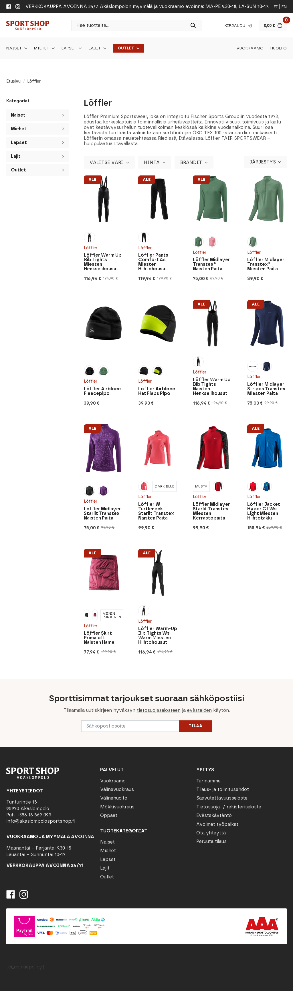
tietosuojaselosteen (159, 710)
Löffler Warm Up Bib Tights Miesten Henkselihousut (103, 262)
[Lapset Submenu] (79, 48)
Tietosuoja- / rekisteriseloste (228, 807)
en (284, 6)
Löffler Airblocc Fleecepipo (102, 391)
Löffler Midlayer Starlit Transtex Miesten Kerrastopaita (211, 511)
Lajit (95, 48)
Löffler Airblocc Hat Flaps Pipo (156, 391)
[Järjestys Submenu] (281, 162)
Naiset (14, 48)
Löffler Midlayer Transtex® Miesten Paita (265, 264)
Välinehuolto (113, 798)
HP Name (6, 683)
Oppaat (108, 815)
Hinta (152, 162)
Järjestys (263, 162)
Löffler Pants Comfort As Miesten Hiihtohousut (153, 262)
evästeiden (199, 710)
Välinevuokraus (117, 789)
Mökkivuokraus (117, 807)
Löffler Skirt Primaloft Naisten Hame (99, 638)
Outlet (126, 48)
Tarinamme (208, 781)
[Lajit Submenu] (103, 48)
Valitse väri (106, 162)
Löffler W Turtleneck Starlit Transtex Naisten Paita (156, 511)
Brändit (191, 162)
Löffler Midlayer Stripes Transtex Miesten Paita (266, 389)
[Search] (193, 25)
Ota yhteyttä (211, 833)
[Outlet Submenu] (136, 48)
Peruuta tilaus (211, 841)
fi (276, 6)
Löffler (90, 247)
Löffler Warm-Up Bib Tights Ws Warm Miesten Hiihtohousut (157, 635)
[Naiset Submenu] (24, 48)
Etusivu (13, 81)
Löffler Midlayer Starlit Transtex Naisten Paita (102, 513)
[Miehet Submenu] (52, 48)
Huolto (278, 48)
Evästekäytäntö (214, 815)
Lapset (69, 48)
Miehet (42, 48)
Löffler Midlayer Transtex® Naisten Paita (211, 264)
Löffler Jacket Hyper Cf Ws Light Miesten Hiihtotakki (263, 511)
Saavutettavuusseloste (222, 798)
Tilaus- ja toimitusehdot (222, 789)
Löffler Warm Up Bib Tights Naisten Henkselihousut (212, 386)
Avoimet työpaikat (217, 824)
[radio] (89, 237)
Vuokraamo (250, 48)
